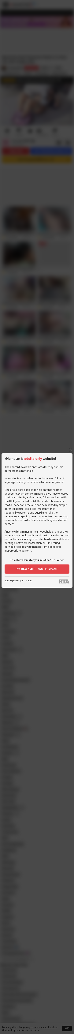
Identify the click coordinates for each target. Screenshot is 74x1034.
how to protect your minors (18, 580)
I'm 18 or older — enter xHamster (37, 569)
